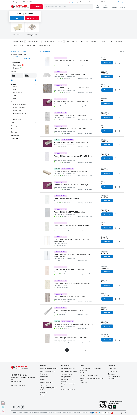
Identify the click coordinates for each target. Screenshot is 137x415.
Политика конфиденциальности (43, 412)
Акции (72, 2)
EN (125, 412)
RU (121, 412)
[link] (106, 6)
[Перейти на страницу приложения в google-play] (114, 407)
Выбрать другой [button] (32, 18)
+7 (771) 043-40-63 (26, 2)
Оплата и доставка (94, 2)
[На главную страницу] (20, 367)
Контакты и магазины (18, 385)
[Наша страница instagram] (13, 407)
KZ (123, 412)
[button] (36, 6)
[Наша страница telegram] (18, 407)
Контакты (106, 2)
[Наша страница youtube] (22, 407)
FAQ (102, 2)
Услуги (77, 2)
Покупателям (84, 2)
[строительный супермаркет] (20, 6)
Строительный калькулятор (118, 2)
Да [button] (17, 18)
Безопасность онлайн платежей (78, 412)
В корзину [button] (107, 63)
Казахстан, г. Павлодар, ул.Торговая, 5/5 (23, 378)
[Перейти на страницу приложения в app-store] (110, 407)
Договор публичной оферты (60, 412)
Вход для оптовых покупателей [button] (114, 377)
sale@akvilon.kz (16, 381)
